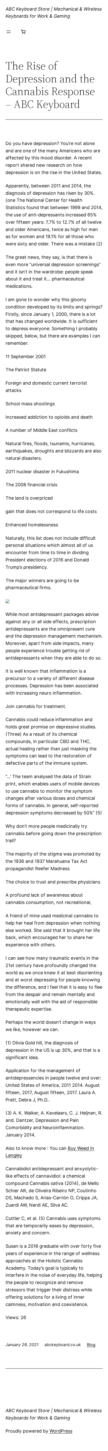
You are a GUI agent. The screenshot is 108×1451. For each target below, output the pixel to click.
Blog (91, 1344)
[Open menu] (9, 32)
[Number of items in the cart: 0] (23, 31)
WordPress (60, 1431)
